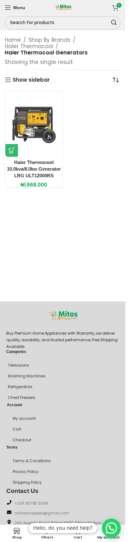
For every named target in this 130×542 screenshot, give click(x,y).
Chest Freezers (21, 397)
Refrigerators (20, 386)
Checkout (22, 440)
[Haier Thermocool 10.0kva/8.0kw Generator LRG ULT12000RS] (33, 124)
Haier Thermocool (29, 46)
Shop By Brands (49, 40)
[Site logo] (62, 7)
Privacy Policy (25, 471)
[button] (11, 150)
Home (13, 40)
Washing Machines (26, 376)
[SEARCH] (114, 22)
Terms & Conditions (32, 460)
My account (24, 418)
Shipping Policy (27, 482)
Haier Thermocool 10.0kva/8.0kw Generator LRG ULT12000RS (34, 169)
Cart (17, 429)
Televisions (18, 365)
